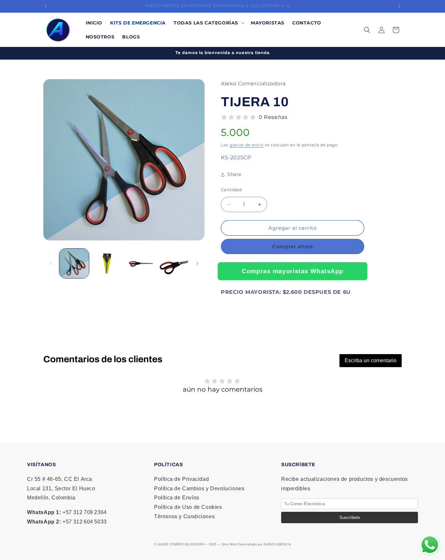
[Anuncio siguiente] (399, 6)
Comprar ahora (292, 247)
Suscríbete (349, 517)
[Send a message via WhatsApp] (430, 545)
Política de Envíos (176, 497)
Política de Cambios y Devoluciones (199, 488)
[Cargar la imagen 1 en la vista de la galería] (74, 263)
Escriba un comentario (370, 360)
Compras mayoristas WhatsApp (292, 271)
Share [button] (234, 175)
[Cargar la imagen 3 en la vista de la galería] (140, 263)
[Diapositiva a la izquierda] (50, 263)
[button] (208, 23)
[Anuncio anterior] (45, 6)
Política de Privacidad (181, 479)
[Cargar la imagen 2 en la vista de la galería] (107, 263)
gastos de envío (247, 144)
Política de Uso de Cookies (188, 507)
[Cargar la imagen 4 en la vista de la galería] (173, 263)
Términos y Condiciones (184, 516)
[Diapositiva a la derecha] (197, 263)
